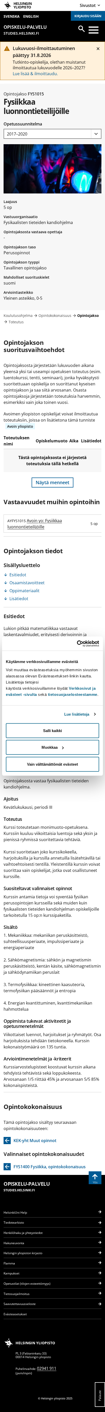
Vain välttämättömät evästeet (52, 764)
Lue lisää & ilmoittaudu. (35, 73)
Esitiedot (17, 575)
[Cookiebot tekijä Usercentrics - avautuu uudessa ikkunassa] (77, 643)
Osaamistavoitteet (27, 583)
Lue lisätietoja (76, 714)
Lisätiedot (18, 598)
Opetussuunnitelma (23, 124)
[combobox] (52, 134)
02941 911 (46, 1368)
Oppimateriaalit (24, 590)
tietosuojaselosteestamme (72, 694)
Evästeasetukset (15, 1314)
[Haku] (81, 29)
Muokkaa (50, 747)
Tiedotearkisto (14, 1222)
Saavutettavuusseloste (20, 1304)
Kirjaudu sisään (87, 16)
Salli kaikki (52, 730)
